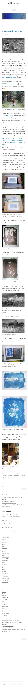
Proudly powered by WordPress (15, 684)
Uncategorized (16, 474)
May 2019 (4, 551)
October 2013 (5, 582)
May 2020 (4, 546)
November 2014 (5, 576)
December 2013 (5, 578)
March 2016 (4, 564)
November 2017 (5, 557)
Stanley (3, 611)
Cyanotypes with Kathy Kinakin (12, 31)
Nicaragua (4, 604)
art (25, 474)
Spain (3, 610)
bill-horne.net (14, 3)
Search (3, 486)
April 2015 (4, 569)
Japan (3, 601)
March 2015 (4, 571)
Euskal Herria (5, 597)
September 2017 (5, 560)
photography (16, 475)
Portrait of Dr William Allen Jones (9, 503)
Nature (3, 602)
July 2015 (4, 566)
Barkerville (4, 592)
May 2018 (4, 555)
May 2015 (4, 567)
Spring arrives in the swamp (8, 501)
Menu (14, 9)
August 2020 (4, 542)
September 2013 (5, 583)
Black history (4, 593)
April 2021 (4, 541)
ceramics (4, 595)
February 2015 (5, 573)
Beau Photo (15, 68)
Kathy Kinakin (10, 475)
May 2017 (4, 562)
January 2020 (4, 548)
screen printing (5, 608)
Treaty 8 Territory (5, 613)
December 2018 (5, 553)
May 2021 (4, 539)
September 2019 (5, 549)
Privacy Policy (4, 684)
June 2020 (4, 544)
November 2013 (5, 580)
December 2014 (5, 575)
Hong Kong (4, 599)
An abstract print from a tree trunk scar (10, 496)
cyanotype (4, 475)
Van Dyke (22, 475)
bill (2, 520)
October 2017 (5, 558)
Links (6, 520)
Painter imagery (8, 527)
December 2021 (5, 537)
